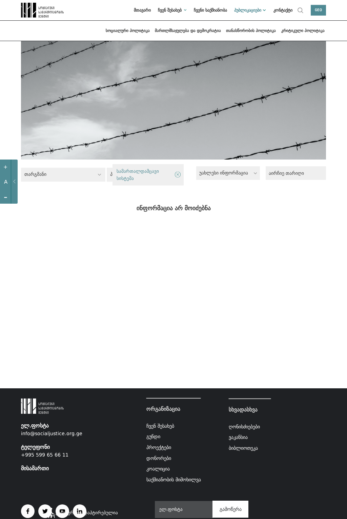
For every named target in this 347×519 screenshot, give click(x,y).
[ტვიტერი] (45, 511)
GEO (318, 10)
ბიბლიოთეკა (243, 448)
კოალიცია (158, 468)
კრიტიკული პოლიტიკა (303, 30)
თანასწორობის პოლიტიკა (251, 30)
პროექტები (158, 447)
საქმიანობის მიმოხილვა (173, 479)
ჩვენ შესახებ (170, 10)
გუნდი (153, 437)
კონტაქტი (282, 10)
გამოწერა (231, 509)
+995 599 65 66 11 (44, 455)
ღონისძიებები (244, 426)
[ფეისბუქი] (28, 511)
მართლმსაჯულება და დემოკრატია (188, 30)
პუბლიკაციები (247, 10)
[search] (300, 10)
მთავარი (142, 10)
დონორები (158, 458)
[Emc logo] (36, 10)
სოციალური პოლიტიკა (128, 30)
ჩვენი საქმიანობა (210, 10)
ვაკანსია (238, 437)
